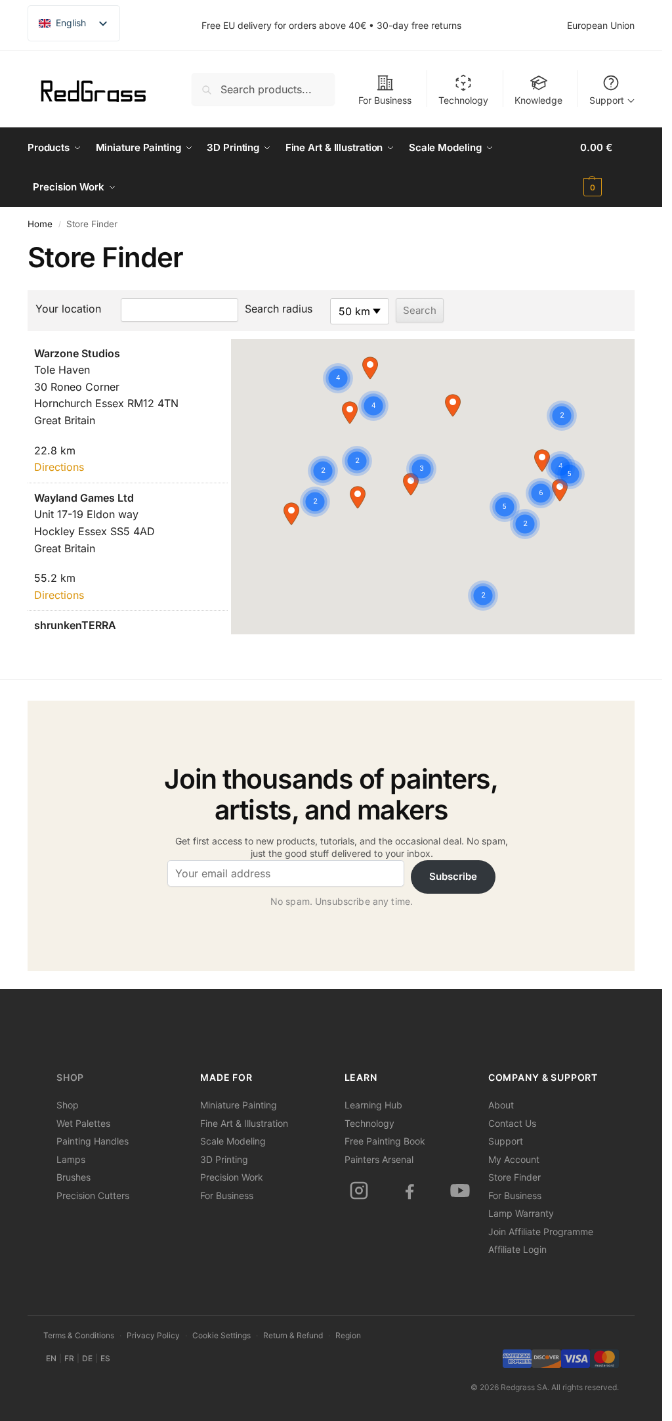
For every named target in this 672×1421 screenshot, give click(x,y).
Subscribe (453, 876)
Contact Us (512, 1123)
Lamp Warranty (521, 1213)
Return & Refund (293, 1335)
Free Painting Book (385, 1141)
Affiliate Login (517, 1249)
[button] (607, 167)
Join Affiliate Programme (540, 1231)
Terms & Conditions (78, 1335)
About (501, 1104)
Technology (463, 100)
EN (51, 1358)
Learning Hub (373, 1104)
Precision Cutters (92, 1195)
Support (606, 100)
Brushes (73, 1177)
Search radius (278, 308)
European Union (601, 25)
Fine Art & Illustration (244, 1123)
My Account (513, 1159)
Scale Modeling (233, 1141)
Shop (70, 1077)
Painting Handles (92, 1141)
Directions (59, 466)
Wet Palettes (83, 1123)
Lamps (70, 1159)
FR (69, 1358)
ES (105, 1358)
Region (348, 1335)
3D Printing (224, 1159)
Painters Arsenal (379, 1159)
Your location (68, 308)
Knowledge (538, 100)
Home (40, 224)
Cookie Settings (221, 1335)
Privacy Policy (153, 1335)
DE (87, 1358)
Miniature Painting (238, 1104)
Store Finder (514, 1177)
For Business (384, 100)
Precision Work (231, 1177)
